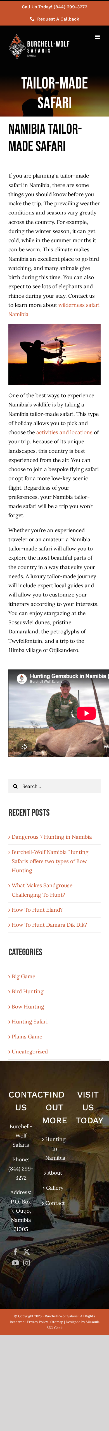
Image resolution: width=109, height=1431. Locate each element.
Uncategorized (30, 1051)
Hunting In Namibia (54, 1148)
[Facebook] (15, 1251)
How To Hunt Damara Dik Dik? (49, 924)
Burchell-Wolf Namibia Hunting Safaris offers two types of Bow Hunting (50, 861)
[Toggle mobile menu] (98, 37)
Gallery (54, 1187)
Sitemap (56, 1322)
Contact (54, 1203)
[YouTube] (15, 1263)
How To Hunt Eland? (37, 909)
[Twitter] (26, 1251)
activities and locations (64, 432)
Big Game (23, 976)
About (55, 1172)
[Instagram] (26, 1263)
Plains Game (27, 1036)
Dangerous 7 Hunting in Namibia (52, 836)
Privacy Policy (37, 1322)
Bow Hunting (28, 1006)
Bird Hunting (28, 991)
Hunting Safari (30, 1021)
